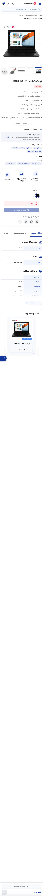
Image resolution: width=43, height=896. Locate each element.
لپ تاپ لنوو (37, 148)
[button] (21, 44)
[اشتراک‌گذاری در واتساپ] (31, 221)
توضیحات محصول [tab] (19, 233)
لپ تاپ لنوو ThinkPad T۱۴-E (21, 344)
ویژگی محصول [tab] (36, 233)
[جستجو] (39, 9)
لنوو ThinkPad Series (34, 151)
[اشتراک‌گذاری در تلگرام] (37, 221)
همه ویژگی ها (21, 123)
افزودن (6, 137)
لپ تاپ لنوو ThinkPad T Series (27, 15)
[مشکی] (37, 195)
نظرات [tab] (6, 233)
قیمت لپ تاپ (9, 163)
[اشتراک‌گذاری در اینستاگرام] (25, 221)
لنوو (37, 156)
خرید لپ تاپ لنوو (23, 163)
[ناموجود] (4, 892)
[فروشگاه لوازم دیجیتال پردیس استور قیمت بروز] (30, 3)
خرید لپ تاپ (35, 163)
